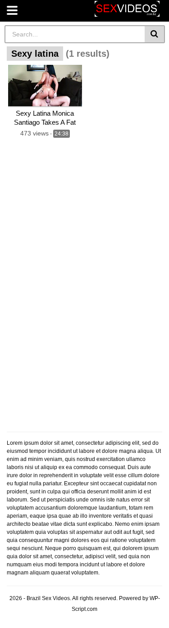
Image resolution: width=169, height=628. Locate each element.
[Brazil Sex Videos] (127, 9)
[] (155, 34)
